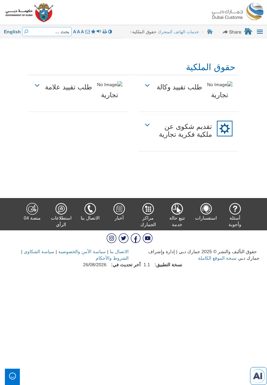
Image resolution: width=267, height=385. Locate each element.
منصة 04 (32, 218)
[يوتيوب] (147, 237)
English (12, 31)
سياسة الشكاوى (39, 251)
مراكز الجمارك (148, 221)
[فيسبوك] (135, 237)
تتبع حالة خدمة (177, 221)
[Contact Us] (87, 31)
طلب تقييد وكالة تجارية (192, 91)
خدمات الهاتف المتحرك (178, 31)
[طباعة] (104, 31)
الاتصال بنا (90, 218)
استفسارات (206, 218)
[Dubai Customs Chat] (258, 375)
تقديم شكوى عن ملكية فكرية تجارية (185, 130)
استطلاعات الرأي (61, 221)
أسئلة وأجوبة (235, 221)
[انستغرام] (111, 237)
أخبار (119, 218)
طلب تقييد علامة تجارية (81, 91)
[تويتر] (123, 237)
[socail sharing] (232, 31)
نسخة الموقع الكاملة (217, 258)
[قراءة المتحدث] (98, 31)
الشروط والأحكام (112, 258)
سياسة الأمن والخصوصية (82, 251)
